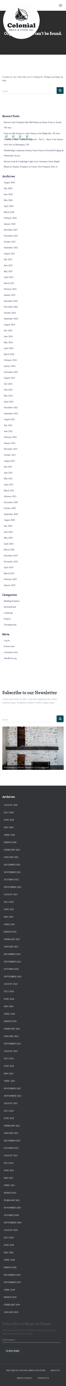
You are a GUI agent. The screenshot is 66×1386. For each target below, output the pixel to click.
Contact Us (43, 1378)
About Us (55, 1370)
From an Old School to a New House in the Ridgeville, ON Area (32, 133)
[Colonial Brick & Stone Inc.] (22, 5)
